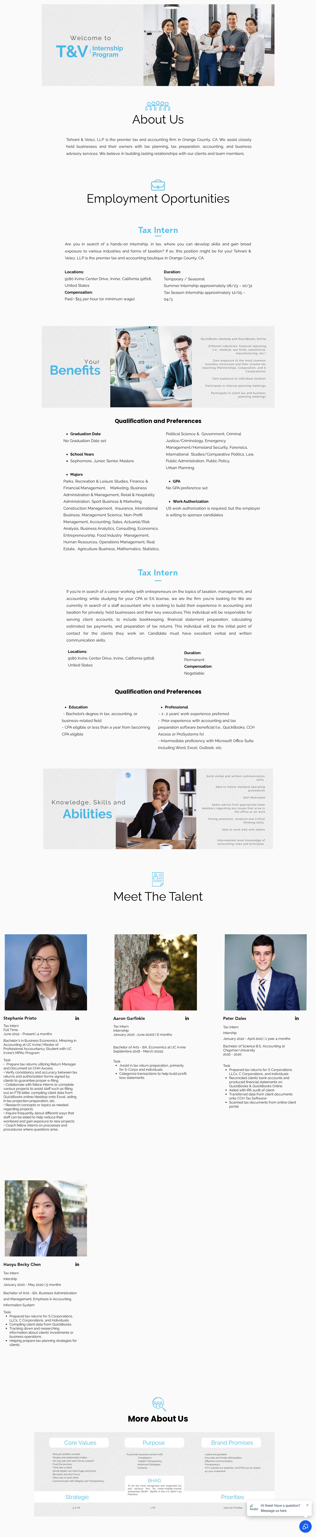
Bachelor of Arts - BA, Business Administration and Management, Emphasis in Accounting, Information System (40, 1299)
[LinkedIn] (77, 1018)
